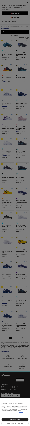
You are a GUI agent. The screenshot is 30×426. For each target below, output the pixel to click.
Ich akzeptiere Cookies (15, 419)
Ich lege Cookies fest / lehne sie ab (15, 423)
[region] (15, 412)
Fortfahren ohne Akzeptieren (15, 416)
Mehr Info (21, 412)
